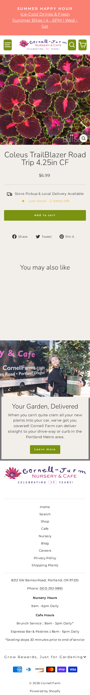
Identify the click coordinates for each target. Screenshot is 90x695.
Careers (45, 550)
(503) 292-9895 (51, 588)
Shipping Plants (45, 565)
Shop (45, 521)
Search (45, 514)
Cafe (44, 528)
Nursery (45, 536)
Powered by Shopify (45, 691)
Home (45, 507)
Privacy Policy (45, 558)
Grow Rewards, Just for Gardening (43, 657)
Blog (45, 543)
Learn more (45, 449)
